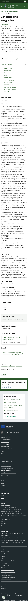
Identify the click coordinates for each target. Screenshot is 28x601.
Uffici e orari (3, 523)
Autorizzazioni (4, 464)
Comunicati (3, 485)
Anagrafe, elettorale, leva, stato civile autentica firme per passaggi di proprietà (13, 353)
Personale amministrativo (7, 449)
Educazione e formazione (7, 468)
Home (2, 11)
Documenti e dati (5, 442)
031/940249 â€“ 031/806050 (12, 511)
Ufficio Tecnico (4, 475)
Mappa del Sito (19, 595)
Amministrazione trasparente (8, 572)
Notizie (2, 483)
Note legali (3, 568)
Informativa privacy (5, 565)
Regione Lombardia (5, 1)
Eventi (2, 498)
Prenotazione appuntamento (8, 577)
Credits (8, 595)
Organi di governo (5, 446)
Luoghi (2, 496)
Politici (2, 451)
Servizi (6, 11)
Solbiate (3, 556)
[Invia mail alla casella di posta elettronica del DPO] (4, 535)
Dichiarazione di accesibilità (7, 561)
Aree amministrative (6, 440)
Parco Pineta (4, 563)
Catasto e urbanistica (6, 466)
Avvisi (2, 488)
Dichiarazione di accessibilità (7, 570)
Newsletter (3, 588)
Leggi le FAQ (4, 574)
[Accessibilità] (4, 597)
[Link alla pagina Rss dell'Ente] (2, 586)
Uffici (2, 453)
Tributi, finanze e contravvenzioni (8, 473)
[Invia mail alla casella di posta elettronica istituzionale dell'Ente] (13, 513)
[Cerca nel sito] (23, 6)
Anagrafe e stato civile (13, 11)
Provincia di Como (5, 554)
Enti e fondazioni (5, 444)
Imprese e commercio (6, 470)
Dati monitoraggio (5, 594)
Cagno (2, 558)
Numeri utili (3, 525)
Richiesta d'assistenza (6, 579)
